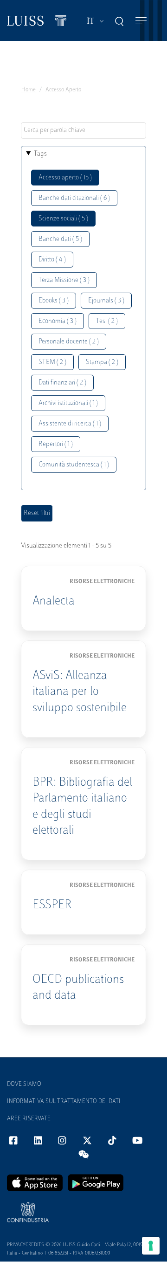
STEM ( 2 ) (52, 362)
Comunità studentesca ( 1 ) (74, 464)
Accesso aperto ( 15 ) (65, 177)
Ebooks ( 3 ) (54, 300)
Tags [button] (40, 154)
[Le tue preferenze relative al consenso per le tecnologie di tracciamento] (151, 1246)
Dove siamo (24, 1084)
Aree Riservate (29, 1119)
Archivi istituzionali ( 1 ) (68, 403)
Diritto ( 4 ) (52, 259)
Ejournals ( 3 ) (106, 300)
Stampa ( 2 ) (102, 362)
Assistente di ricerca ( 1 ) (70, 423)
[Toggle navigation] (141, 20)
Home (28, 90)
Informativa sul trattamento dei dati (64, 1101)
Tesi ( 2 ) (107, 321)
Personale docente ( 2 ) (69, 341)
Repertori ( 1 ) (56, 444)
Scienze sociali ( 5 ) (63, 218)
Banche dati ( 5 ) (60, 239)
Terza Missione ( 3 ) (64, 280)
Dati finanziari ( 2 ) (62, 382)
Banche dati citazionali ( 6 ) (74, 198)
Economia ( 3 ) (58, 321)
